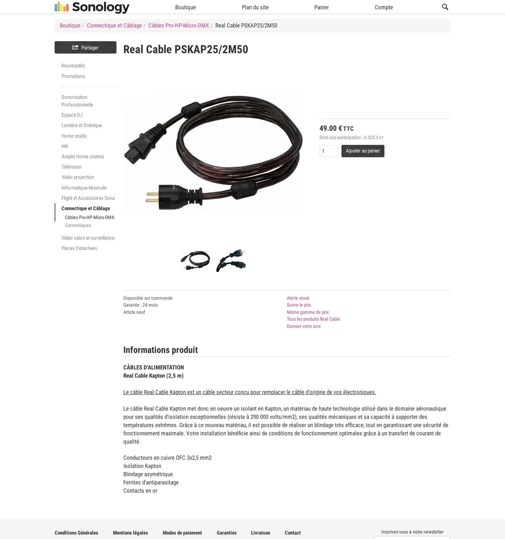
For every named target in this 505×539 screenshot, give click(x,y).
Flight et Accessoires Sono (88, 198)
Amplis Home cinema (82, 156)
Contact (293, 533)
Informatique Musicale (83, 188)
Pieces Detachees (79, 248)
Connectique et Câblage (85, 208)
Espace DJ (71, 115)
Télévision (71, 167)
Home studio (74, 136)
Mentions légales (130, 533)
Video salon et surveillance (87, 238)
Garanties (227, 533)
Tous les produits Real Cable (313, 319)
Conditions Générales (76, 533)
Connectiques (78, 225)
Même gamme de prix (308, 312)
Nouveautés (73, 65)
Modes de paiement (182, 533)
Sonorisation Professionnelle (77, 101)
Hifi (64, 146)
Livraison (260, 533)
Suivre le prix (299, 305)
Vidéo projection (77, 177)
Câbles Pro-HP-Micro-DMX (89, 217)
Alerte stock (298, 298)
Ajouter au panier (363, 151)
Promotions (73, 76)
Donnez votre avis (304, 326)
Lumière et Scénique (81, 125)
